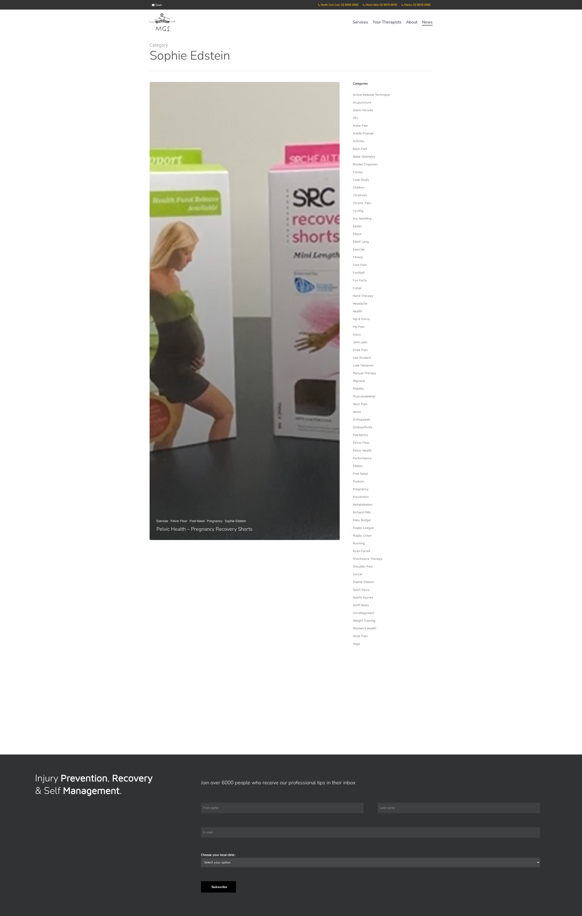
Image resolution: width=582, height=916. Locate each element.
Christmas (360, 195)
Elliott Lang (361, 241)
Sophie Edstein (235, 521)
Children (359, 187)
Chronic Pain (362, 203)
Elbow (357, 234)
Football (358, 272)
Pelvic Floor (179, 521)
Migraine (359, 381)
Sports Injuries (363, 597)
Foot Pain (360, 265)
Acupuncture (362, 102)
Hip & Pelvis (361, 319)
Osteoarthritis (362, 427)
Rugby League (363, 528)
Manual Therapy (364, 373)
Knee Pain (360, 350)
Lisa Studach (362, 357)
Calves (357, 172)
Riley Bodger (362, 520)
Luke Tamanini (363, 365)
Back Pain (360, 149)
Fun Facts (360, 280)
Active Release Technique (371, 94)
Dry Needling (362, 218)
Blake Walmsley (364, 156)
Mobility (358, 388)
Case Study (361, 180)
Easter (357, 226)
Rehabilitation (363, 504)
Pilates (357, 466)
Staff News (361, 605)
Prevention (361, 497)
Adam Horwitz (363, 110)
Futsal (357, 288)
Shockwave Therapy (367, 558)
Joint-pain (360, 342)
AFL (355, 118)
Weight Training (364, 620)
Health (357, 311)
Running (359, 543)
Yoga (356, 644)
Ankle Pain (360, 125)
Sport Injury (361, 589)
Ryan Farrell (361, 551)
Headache (360, 303)
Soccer (358, 574)
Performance (362, 458)
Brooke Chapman (365, 164)
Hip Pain (359, 326)
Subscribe (219, 887)
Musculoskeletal (364, 396)
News (357, 412)
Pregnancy (215, 521)
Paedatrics (360, 435)
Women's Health (364, 628)
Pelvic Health (362, 450)
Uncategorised (363, 613)
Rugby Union (362, 535)
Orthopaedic (362, 419)
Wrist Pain (360, 636)
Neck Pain (360, 404)
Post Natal (197, 521)
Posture (358, 481)
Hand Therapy (363, 296)
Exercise (162, 521)
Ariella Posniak (363, 133)
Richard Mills (362, 512)
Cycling (358, 210)
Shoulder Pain (363, 566)
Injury (357, 334)
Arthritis (358, 141)
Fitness (358, 257)
